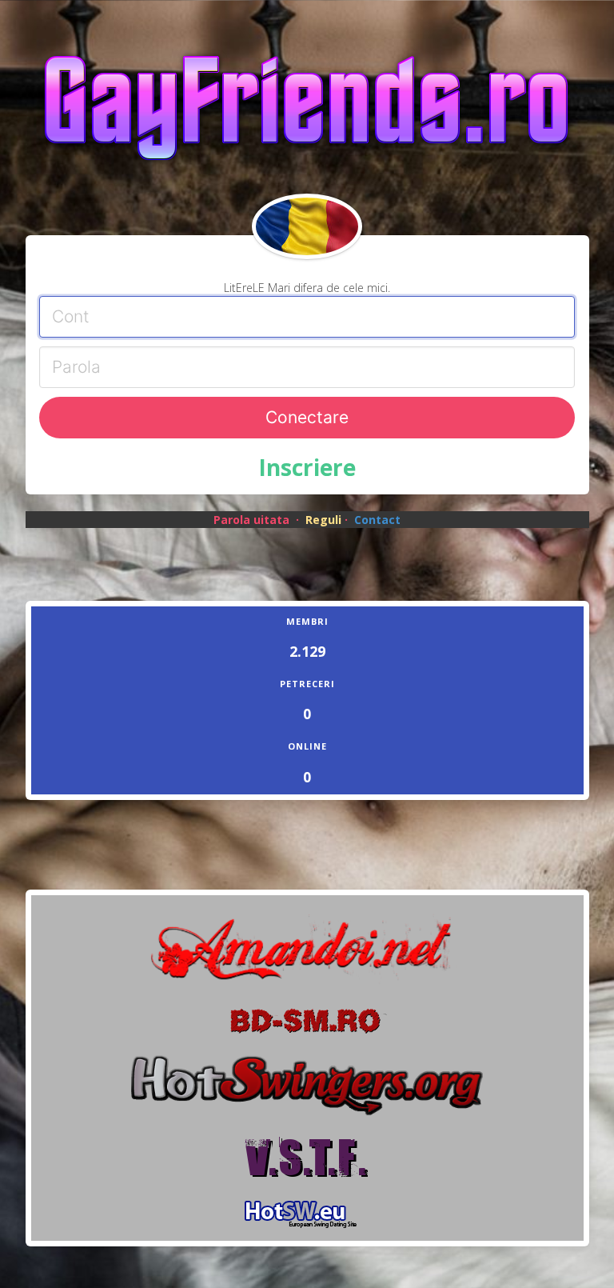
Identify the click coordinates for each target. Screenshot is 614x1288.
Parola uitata (251, 519)
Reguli (323, 519)
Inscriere (307, 467)
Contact (377, 519)
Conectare (307, 417)
